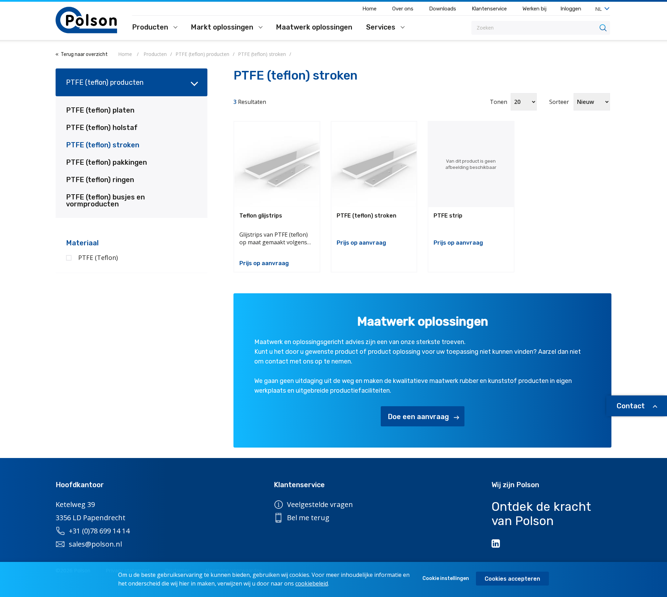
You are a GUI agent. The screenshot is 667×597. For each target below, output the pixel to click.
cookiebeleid (311, 583)
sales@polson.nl (95, 544)
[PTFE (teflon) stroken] (374, 164)
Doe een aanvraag (418, 416)
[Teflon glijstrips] (277, 164)
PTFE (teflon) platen (100, 110)
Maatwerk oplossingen (314, 27)
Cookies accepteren (512, 578)
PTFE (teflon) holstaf (102, 127)
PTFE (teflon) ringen (100, 179)
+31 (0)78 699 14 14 (99, 530)
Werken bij (534, 9)
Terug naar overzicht (84, 54)
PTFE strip (448, 215)
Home (369, 9)
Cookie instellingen (445, 578)
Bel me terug (308, 517)
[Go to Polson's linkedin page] (496, 543)
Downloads (442, 9)
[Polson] (87, 20)
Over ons (402, 9)
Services (381, 27)
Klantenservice (489, 9)
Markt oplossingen (223, 27)
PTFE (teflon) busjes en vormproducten (105, 200)
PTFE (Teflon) (98, 257)
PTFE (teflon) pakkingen (106, 162)
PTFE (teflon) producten (104, 82)
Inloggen (570, 9)
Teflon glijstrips (260, 215)
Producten (151, 27)
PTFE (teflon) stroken (102, 144)
